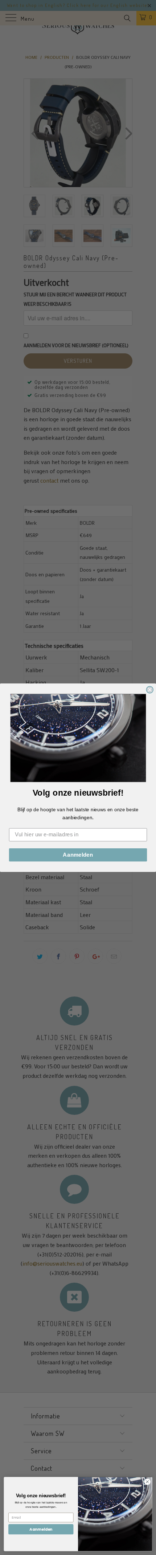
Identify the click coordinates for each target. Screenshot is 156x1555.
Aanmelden (78, 854)
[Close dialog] (149, 689)
